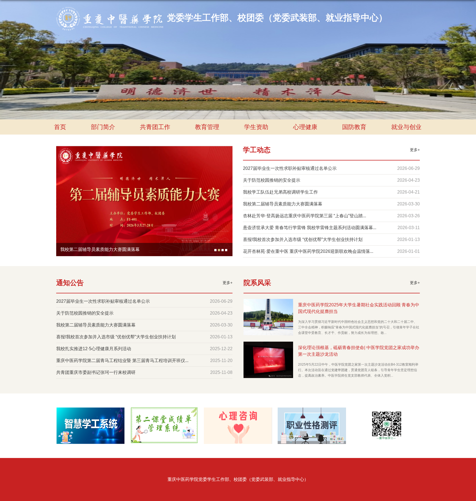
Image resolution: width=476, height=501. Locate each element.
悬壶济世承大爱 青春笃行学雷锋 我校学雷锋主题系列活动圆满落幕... (309, 227)
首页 (60, 127)
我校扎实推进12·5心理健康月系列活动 (93, 348)
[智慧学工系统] (90, 412)
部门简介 (103, 127)
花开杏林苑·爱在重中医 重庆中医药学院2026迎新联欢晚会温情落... (308, 251)
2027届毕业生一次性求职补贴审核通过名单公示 (290, 168)
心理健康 (305, 127)
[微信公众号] (385, 412)
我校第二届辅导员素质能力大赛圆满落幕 (100, 249)
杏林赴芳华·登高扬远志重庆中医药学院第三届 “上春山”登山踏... (304, 215)
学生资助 (256, 127)
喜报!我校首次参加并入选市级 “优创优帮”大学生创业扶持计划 (303, 239)
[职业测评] (312, 412)
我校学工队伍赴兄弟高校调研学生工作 (280, 192)
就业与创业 (406, 127)
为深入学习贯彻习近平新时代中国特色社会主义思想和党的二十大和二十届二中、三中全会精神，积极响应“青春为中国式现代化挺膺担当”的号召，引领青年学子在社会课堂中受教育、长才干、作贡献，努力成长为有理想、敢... (358, 327)
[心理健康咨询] (238, 412)
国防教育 (354, 127)
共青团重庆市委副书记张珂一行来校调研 (96, 372)
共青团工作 (155, 127)
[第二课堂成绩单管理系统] (164, 412)
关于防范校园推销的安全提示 (271, 180)
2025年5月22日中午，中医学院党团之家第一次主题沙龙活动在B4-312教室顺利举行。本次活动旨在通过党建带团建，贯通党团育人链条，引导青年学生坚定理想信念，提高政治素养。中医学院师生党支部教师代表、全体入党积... (358, 370)
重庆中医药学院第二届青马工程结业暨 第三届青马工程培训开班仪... (122, 360)
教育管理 (207, 127)
